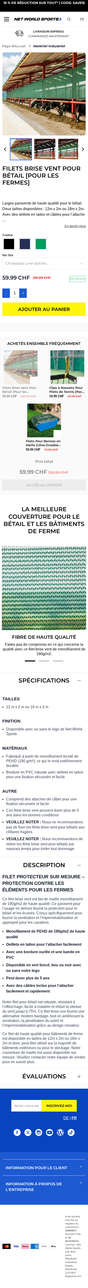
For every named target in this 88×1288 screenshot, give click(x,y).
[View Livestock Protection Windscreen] (21, 149)
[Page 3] (58, 660)
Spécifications (44, 680)
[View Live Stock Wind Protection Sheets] (45, 149)
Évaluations (44, 1076)
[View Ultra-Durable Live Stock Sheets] (69, 149)
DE (66, 1118)
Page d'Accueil (14, 46)
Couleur (7, 235)
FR (74, 1118)
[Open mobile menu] (6, 19)
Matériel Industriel (49, 46)
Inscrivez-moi (59, 1106)
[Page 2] (44, 660)
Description (44, 864)
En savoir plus (75, 226)
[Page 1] (30, 660)
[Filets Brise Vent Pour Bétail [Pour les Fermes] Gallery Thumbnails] (44, 149)
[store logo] (38, 19)
